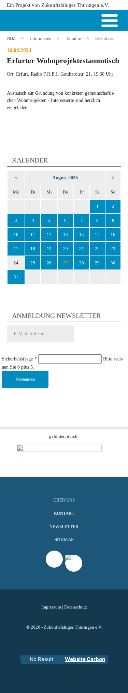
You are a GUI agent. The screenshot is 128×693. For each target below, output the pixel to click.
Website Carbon (85, 659)
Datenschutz (75, 607)
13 (65, 234)
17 (16, 248)
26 (49, 262)
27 (65, 262)
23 (113, 248)
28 (81, 262)
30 (113, 262)
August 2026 (65, 177)
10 (16, 234)
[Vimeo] (54, 559)
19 (49, 248)
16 (113, 234)
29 (97, 262)
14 (81, 234)
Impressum (51, 607)
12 (49, 234)
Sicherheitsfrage (19, 358)
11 (32, 234)
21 (81, 248)
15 (97, 234)
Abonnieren (25, 379)
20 (65, 248)
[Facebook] (73, 572)
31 (16, 276)
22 (97, 248)
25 (32, 262)
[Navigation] (109, 22)
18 (32, 248)
